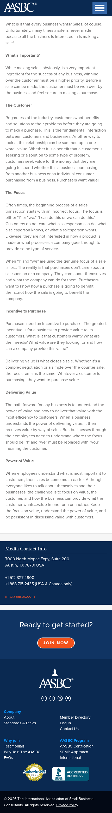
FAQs (8, 758)
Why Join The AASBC (22, 752)
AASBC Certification (77, 746)
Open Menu (95, 8)
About (9, 717)
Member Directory (75, 717)
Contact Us (69, 729)
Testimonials (14, 746)
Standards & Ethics (20, 723)
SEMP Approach (74, 752)
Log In (65, 723)
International (70, 758)
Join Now (56, 643)
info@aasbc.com (20, 596)
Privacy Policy (67, 805)
